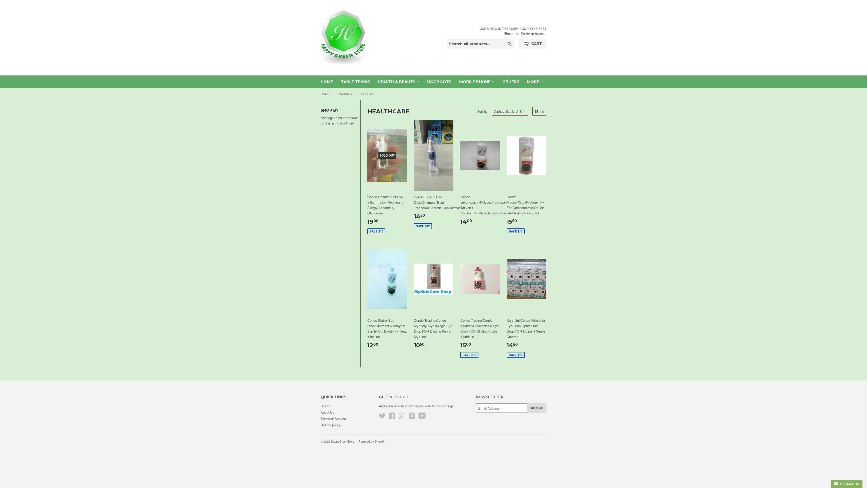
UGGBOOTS (439, 82)
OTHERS (510, 82)
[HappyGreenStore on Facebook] (392, 417)
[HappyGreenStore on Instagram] (412, 417)
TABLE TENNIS (355, 82)
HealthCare (345, 94)
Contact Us (848, 484)
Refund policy (331, 424)
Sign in (509, 33)
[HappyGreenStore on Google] (402, 417)
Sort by (482, 111)
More (533, 82)
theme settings (443, 406)
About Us (327, 412)
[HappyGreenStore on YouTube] (422, 417)
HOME (327, 82)
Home (324, 94)
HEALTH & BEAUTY (397, 82)
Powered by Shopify (372, 441)
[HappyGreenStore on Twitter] (382, 417)
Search (326, 406)
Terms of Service (333, 418)
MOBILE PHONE (475, 82)
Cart (536, 44)
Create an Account (533, 33)
